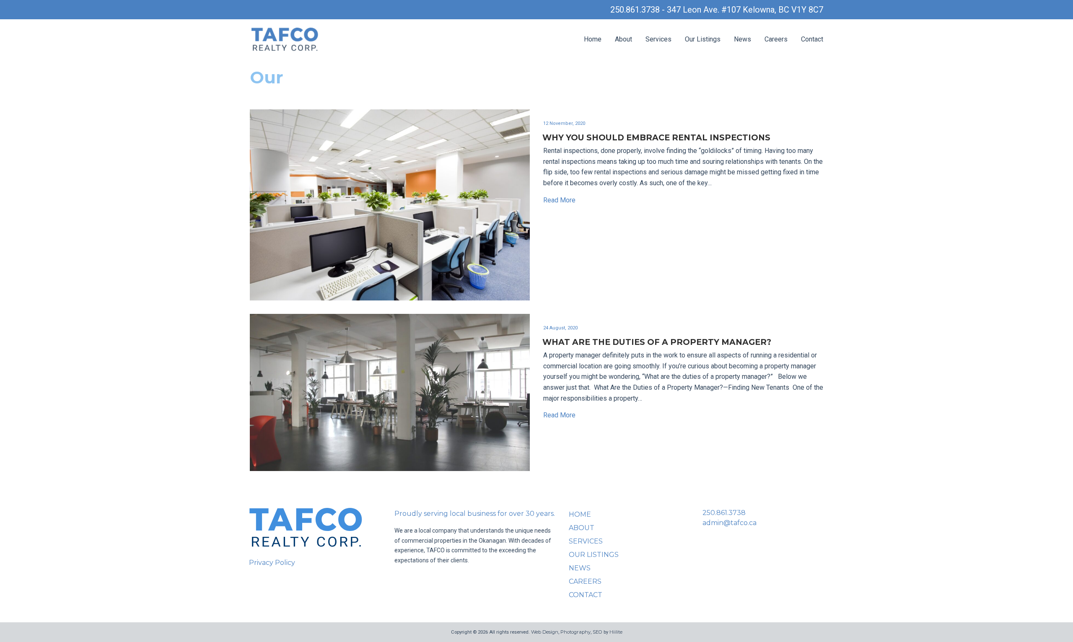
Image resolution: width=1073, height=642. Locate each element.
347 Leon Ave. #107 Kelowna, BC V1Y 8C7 (745, 10)
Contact (812, 39)
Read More (559, 200)
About (623, 39)
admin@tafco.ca (729, 523)
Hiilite (615, 632)
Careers (776, 39)
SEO (597, 632)
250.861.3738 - (638, 10)
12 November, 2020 (564, 123)
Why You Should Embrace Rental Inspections (656, 137)
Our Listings (703, 39)
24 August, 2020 (560, 328)
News (742, 39)
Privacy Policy (272, 563)
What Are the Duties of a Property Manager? (661, 342)
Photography (575, 632)
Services (658, 39)
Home (592, 39)
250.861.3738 (724, 513)
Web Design (544, 632)
